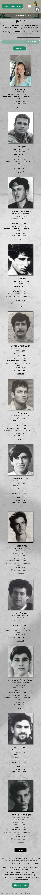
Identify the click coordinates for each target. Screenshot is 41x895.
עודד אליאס (20, 478)
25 (19, 286)
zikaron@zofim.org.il (28, 875)
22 (19, 486)
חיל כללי (17, 760)
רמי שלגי (20, 278)
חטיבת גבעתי (15, 224)
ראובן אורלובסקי (20, 345)
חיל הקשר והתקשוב (13, 693)
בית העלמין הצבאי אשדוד (11, 430)
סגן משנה (17, 757)
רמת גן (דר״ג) (15, 168)
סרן (19, 156)
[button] (29, 6)
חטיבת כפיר (16, 358)
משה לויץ (21, 613)
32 (19, 620)
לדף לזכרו (20, 172)
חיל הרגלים (16, 291)
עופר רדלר (20, 413)
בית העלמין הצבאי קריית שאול (12, 162)
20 (19, 553)
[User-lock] (37, 9)
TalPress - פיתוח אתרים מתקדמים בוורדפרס (15, 893)
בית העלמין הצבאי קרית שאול (12, 833)
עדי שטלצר (20, 545)
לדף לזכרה (20, 107)
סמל (19, 356)
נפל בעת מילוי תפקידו (13, 226)
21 (19, 154)
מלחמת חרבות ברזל (13, 94)
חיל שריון (17, 159)
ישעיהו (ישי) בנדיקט (20, 814)
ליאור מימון (21, 89)
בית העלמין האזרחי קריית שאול (11, 98)
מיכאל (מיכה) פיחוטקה (20, 680)
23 (19, 353)
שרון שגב (20, 146)
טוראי (18, 221)
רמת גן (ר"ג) (16, 104)
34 (19, 420)
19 (19, 219)
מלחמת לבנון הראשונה (12, 293)
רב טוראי (17, 690)
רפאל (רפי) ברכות (21, 211)
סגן (19, 288)
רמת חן (18, 101)
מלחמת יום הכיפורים (13, 361)
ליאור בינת (20, 747)
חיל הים (17, 491)
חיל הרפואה (16, 625)
